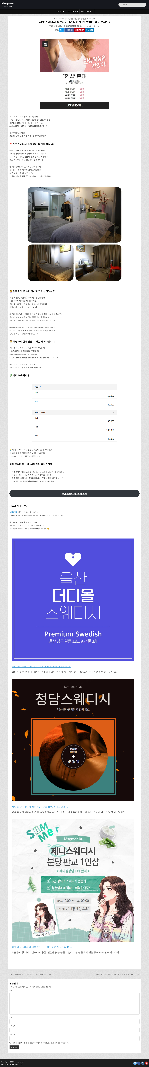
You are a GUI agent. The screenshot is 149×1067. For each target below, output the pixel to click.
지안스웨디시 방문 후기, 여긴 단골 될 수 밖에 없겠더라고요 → (118, 974)
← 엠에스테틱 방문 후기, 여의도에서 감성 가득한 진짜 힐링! (29, 974)
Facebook (70, 30)
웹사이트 (12, 1034)
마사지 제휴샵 (86, 11)
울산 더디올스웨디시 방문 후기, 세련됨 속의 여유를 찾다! (41, 666)
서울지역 (14, 512)
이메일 (12, 1026)
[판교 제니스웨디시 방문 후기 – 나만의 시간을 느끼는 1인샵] (73, 881)
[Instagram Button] (142, 1063)
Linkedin (90, 30)
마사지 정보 (72, 11)
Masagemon (8, 3)
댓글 (11, 990)
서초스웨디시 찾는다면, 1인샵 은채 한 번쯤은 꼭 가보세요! (74, 22)
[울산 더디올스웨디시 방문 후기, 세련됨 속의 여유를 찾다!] (73, 600)
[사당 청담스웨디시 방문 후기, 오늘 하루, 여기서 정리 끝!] (73, 741)
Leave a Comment (71, 26)
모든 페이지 (60, 11)
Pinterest (80, 30)
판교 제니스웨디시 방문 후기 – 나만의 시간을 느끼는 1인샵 (42, 947)
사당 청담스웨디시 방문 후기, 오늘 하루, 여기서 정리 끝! (40, 807)
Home (56, 19)
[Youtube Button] (146, 1063)
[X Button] (135, 1063)
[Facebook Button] (139, 1063)
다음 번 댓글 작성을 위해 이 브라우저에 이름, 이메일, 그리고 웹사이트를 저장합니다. (40, 1043)
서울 (98, 26)
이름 (11, 1017)
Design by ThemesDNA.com (11, 1064)
